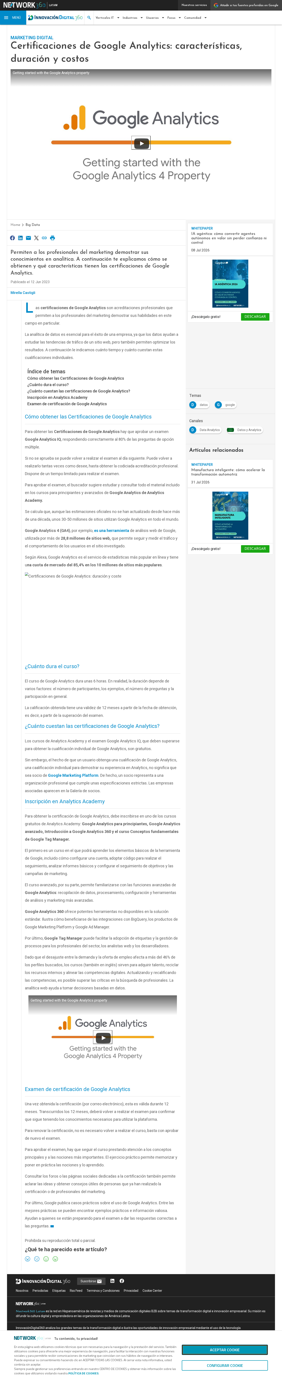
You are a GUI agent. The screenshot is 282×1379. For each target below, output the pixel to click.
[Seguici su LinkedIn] (112, 1281)
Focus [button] (171, 18)
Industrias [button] (130, 18)
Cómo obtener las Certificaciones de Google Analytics (75, 378)
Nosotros (22, 1290)
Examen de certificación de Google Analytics (67, 403)
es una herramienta (111, 530)
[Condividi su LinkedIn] (20, 237)
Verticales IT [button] (105, 18)
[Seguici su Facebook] (121, 1281)
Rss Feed (76, 1290)
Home (15, 225)
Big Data (33, 225)
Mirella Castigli (23, 293)
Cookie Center (152, 1290)
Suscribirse (89, 1281)
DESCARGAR (255, 317)
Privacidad (131, 1290)
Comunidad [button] (192, 18)
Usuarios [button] (152, 18)
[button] (13, 18)
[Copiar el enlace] (44, 237)
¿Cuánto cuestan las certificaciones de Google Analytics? (78, 391)
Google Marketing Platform (73, 775)
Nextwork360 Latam (30, 1311)
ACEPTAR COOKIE (225, 1350)
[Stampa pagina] (52, 237)
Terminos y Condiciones (103, 1290)
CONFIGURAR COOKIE (225, 1365)
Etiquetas (59, 1290)
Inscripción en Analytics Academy (57, 397)
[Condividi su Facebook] (12, 237)
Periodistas (40, 1290)
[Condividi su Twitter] (36, 237)
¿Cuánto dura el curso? (48, 384)
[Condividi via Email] (28, 237)
